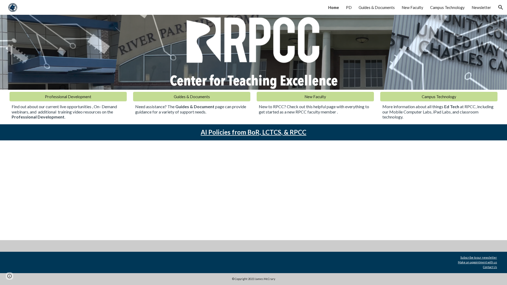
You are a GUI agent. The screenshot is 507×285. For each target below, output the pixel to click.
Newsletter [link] (481, 7)
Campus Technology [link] (447, 7)
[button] (500, 7)
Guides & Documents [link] (377, 7)
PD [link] (349, 7)
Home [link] (333, 7)
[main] (68, 111)
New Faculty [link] (412, 7)
